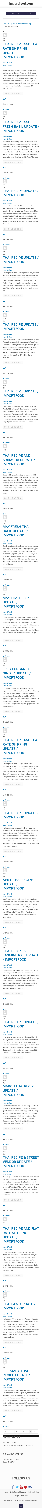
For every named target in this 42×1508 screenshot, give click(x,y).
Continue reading (12, 93)
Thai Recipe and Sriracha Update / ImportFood (19, 459)
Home (5, 24)
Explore (12, 24)
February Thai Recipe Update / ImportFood (16, 1375)
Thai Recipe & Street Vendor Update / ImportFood (21, 1161)
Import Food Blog (24, 24)
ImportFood (7, 63)
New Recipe (7, 65)
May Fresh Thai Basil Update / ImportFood (16, 531)
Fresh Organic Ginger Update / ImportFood (17, 673)
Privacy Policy (33, 1492)
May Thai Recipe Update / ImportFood (17, 602)
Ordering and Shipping (18, 1492)
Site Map (24, 1495)
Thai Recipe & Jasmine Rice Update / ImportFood (21, 955)
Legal (17, 1495)
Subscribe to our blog (21, 14)
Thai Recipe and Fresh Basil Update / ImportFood (21, 126)
